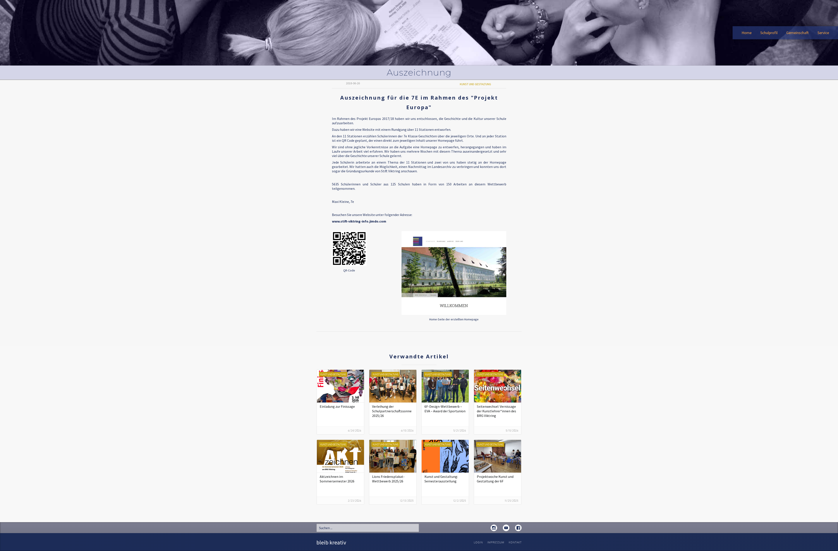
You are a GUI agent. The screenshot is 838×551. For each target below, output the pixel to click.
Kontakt (515, 542)
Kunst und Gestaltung (475, 84)
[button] (769, 32)
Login (478, 542)
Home (747, 32)
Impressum (495, 542)
